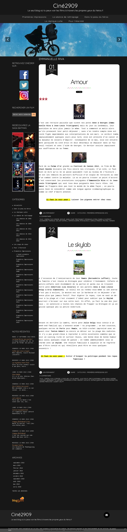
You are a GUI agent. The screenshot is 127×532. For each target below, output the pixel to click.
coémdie (57, 379)
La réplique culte (54, 21)
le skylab (65, 379)
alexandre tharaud (47, 221)
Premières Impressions (34, 17)
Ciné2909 (65, 5)
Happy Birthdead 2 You (21, 422)
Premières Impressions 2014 (24, 301)
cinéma (47, 219)
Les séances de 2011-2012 (24, 229)
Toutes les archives (19, 491)
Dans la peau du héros (96, 17)
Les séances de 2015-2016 (24, 240)
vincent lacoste (83, 380)
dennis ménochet (46, 382)
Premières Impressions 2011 (24, 286)
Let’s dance (16, 398)
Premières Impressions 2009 (24, 275)
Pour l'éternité (76, 21)
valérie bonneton (110, 380)
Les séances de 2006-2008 (24, 219)
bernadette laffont (55, 380)
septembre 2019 (18, 463)
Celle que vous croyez (20, 351)
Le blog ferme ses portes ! (22, 339)
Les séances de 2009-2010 (24, 224)
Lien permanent (48, 213)
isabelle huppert (104, 219)
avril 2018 (17, 487)
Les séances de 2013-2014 (24, 235)
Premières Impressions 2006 (24, 260)
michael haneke (109, 221)
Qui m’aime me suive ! (20, 386)
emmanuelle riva (91, 219)
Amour (79, 82)
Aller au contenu (10, 4)
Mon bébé (16, 374)
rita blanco (84, 221)
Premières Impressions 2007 (24, 265)
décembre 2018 (18, 473)
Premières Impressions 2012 (24, 291)
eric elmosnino (95, 379)
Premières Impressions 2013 (24, 296)
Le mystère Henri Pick (20, 363)
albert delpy (58, 382)
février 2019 (18, 468)
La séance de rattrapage (65, 17)
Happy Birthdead (18, 433)
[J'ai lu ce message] (125, 529)
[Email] (107, 515)
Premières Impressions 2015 (24, 306)
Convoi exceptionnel (20, 410)
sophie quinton (97, 380)
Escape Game (17, 445)
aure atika (106, 379)
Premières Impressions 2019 (24, 321)
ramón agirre (73, 221)
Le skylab (79, 244)
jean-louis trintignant (75, 219)
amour (62, 219)
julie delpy (84, 379)
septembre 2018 (18, 479)
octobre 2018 (18, 476)
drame (56, 219)
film (51, 219)
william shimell (62, 221)
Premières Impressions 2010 (24, 280)
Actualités (18, 205)
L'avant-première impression (22, 255)
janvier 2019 (18, 471)
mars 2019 (16, 465)
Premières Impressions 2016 (24, 311)
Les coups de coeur (21, 244)
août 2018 (16, 481)
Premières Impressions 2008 (24, 270)
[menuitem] (34, 17)
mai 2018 (16, 484)
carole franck (96, 221)
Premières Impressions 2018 (24, 316)
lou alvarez (74, 379)
